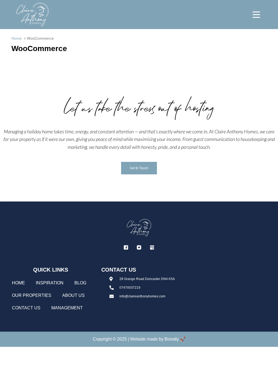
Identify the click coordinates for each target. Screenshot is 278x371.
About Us (73, 295)
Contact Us (26, 308)
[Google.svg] (152, 247)
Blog (80, 283)
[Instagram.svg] (139, 247)
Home (18, 283)
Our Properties (31, 295)
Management (67, 308)
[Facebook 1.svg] (126, 247)
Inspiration (50, 283)
